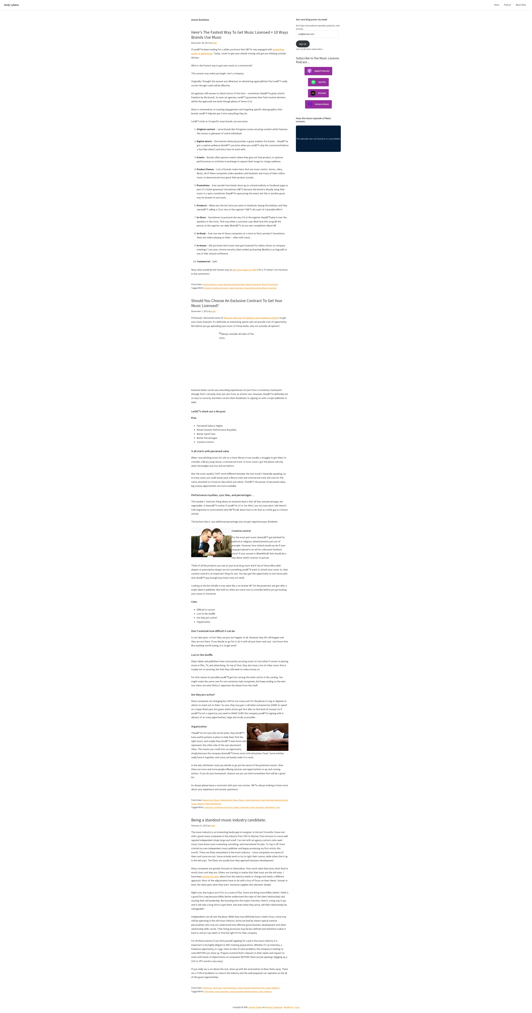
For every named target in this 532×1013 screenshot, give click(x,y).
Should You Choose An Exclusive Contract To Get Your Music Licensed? (236, 303)
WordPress (288, 1007)
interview (217, 987)
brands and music (220, 288)
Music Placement (270, 284)
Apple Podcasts (321, 70)
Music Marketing (213, 803)
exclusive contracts (223, 807)
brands (207, 288)
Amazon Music (322, 104)
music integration (252, 288)
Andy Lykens (11, 5)
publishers (270, 807)
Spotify (322, 82)
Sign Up (302, 44)
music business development (231, 284)
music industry (198, 803)
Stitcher (322, 93)
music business (210, 284)
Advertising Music (211, 800)
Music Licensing (253, 284)
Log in (297, 1007)
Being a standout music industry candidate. (228, 819)
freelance (207, 987)
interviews (209, 991)
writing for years (210, 876)
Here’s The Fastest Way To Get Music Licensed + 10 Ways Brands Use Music (239, 35)
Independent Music (229, 800)
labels (236, 807)
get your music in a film (245, 269)
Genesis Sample (255, 1007)
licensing (244, 807)
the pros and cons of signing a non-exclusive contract (251, 317)
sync (278, 807)
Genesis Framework (273, 1007)
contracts (208, 807)
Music (241, 800)
